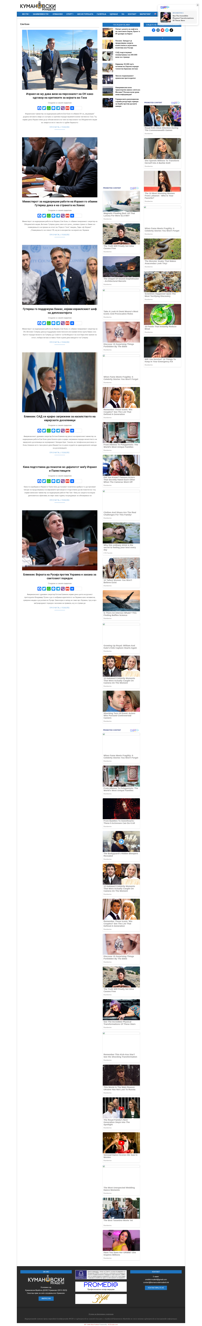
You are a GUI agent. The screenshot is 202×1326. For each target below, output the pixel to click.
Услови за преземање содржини (101, 1314)
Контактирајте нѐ (156, 1288)
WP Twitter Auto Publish (91, 1324)
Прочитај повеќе (60, 127)
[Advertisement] (162, 57)
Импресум (46, 1298)
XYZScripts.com (113, 1324)
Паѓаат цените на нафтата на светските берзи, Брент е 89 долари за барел (127, 31)
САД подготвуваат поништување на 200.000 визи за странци (126, 54)
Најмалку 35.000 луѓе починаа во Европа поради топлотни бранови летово (127, 66)
